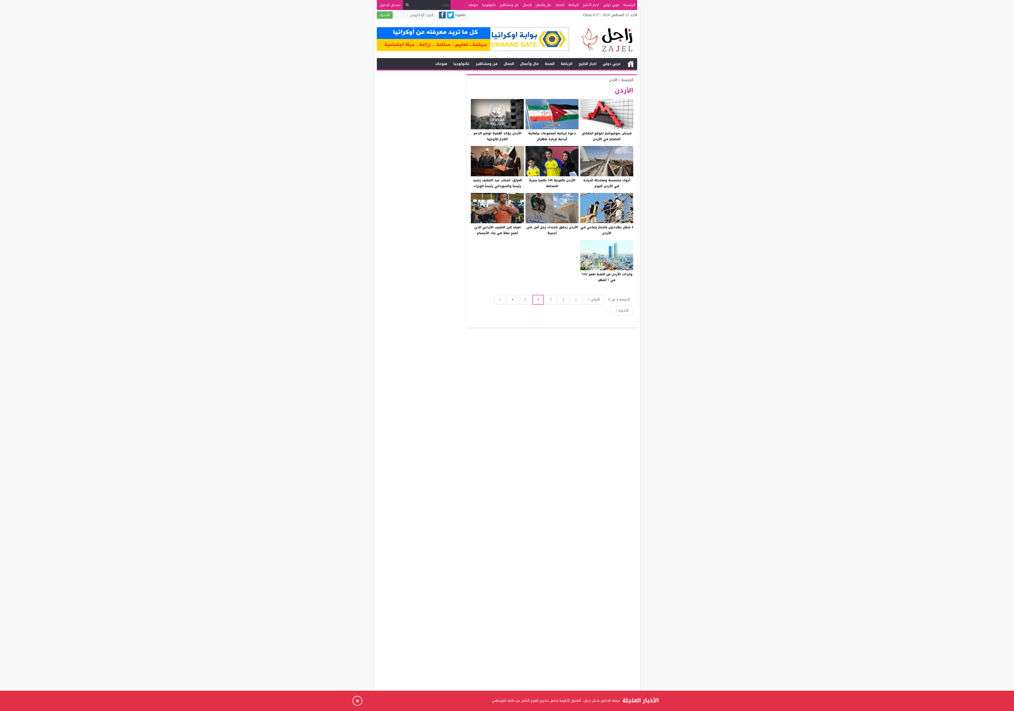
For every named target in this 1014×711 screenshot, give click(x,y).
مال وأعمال (543, 5)
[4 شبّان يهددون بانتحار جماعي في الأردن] (606, 208)
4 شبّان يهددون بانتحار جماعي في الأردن (606, 230)
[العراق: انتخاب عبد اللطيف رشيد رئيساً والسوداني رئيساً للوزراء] (497, 161)
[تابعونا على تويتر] (450, 15)
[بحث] (407, 5)
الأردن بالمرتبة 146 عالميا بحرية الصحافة (552, 183)
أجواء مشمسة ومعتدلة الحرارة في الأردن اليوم (606, 183)
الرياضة (573, 5)
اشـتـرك (385, 15)
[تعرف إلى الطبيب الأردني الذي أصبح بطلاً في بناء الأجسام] (497, 208)
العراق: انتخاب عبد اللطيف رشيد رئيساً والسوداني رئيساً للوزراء (497, 183)
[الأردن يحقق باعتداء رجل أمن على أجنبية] (552, 208)
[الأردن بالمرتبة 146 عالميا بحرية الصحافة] (552, 161)
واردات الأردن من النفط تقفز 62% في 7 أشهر (606, 277)
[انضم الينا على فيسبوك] (442, 15)
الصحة (560, 5)
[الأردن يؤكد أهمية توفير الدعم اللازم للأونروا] (497, 114)
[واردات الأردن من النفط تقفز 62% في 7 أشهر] (606, 255)
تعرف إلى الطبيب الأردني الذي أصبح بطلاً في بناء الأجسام (497, 230)
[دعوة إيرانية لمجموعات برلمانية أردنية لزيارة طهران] (552, 114)
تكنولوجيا (489, 5)
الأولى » (594, 299)
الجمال (527, 5)
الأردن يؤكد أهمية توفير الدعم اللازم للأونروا (497, 136)
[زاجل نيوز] (603, 40)
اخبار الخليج (591, 5)
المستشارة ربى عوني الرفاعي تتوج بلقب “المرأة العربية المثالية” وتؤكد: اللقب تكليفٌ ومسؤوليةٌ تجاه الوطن (542, 704)
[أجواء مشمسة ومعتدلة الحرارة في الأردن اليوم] (606, 161)
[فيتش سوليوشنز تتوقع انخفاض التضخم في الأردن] (606, 114)
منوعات (473, 5)
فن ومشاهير (509, 5)
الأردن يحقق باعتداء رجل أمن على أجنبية (552, 230)
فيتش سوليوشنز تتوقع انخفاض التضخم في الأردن (607, 136)
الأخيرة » (622, 310)
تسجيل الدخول (389, 5)
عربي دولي (611, 5)
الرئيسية (629, 5)
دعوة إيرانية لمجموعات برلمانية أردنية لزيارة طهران (552, 136)
